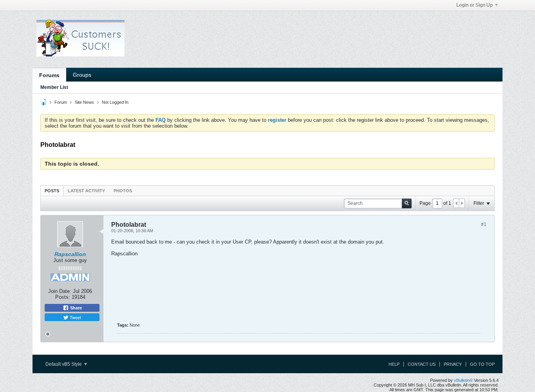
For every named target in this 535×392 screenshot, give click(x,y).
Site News (84, 102)
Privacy (453, 364)
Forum (60, 102)
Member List (54, 87)
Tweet (75, 317)
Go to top (482, 364)
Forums (49, 75)
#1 (483, 224)
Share (75, 307)
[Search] (407, 203)
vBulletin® (463, 380)
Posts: (62, 297)
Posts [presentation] (52, 190)
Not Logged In (115, 102)
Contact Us (422, 364)
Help (394, 364)
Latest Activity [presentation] (86, 190)
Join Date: (59, 291)
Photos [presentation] (123, 190)
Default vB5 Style (64, 364)
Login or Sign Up (474, 5)
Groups (82, 75)
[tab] (51, 190)
